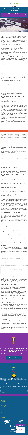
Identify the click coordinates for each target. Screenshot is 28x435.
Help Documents (3, 411)
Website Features (14, 365)
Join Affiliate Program (3, 405)
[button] (14, 15)
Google (26, 85)
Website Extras (14, 369)
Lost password (3, 417)
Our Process (14, 367)
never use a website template (11, 380)
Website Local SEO (3, 400)
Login (1, 416)
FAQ (1, 412)
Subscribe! (14, 394)
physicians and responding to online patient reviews (17, 201)
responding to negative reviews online (15, 315)
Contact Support (3, 413)
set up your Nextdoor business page (16, 89)
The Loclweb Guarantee (4, 406)
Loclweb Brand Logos (3, 401)
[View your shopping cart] (14, 6)
